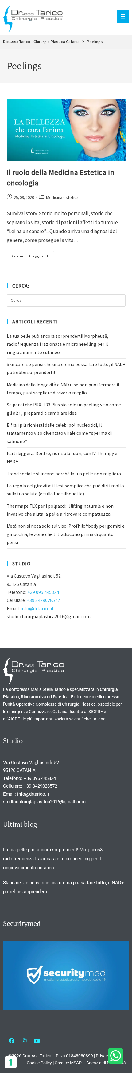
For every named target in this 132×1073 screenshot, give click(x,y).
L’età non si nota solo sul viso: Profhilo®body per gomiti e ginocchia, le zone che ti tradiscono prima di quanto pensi (66, 534)
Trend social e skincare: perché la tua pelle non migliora (64, 474)
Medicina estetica (62, 197)
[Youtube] (36, 1040)
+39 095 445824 (43, 592)
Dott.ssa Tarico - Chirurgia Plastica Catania (41, 41)
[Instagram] (24, 1040)
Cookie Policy (39, 1062)
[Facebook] (11, 1040)
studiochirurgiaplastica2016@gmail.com (49, 616)
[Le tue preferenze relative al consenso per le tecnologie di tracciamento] (11, 1062)
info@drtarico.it (37, 608)
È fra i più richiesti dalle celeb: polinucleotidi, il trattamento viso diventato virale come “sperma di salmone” (59, 433)
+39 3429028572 (43, 600)
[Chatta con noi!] (115, 1056)
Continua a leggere (33, 254)
